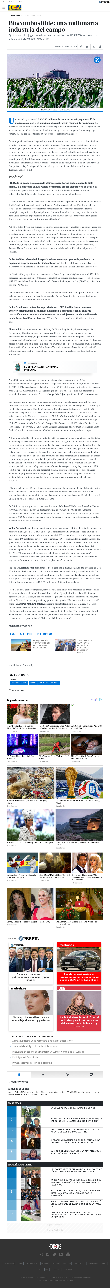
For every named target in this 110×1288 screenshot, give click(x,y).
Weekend (67, 1263)
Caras (20, 1263)
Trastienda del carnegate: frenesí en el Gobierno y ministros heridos (85, 646)
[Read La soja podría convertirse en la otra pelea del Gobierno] (21, 641)
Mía (47, 1269)
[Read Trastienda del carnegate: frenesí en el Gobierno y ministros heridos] (65, 641)
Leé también (32, 363)
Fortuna (44, 1263)
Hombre (55, 1263)
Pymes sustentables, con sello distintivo (32, 1062)
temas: (13, 679)
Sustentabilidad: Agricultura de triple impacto (35, 1046)
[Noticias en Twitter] (54, 1254)
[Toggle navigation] (4, 7)
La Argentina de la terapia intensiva (41, 368)
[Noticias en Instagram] (41, 1254)
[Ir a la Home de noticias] (55, 1246)
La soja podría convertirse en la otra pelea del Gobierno (41, 644)
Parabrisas (79, 1263)
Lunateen (57, 1269)
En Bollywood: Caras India (25, 1057)
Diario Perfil (9, 1263)
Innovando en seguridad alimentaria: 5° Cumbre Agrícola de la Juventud (48, 1051)
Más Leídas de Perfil (20, 1164)
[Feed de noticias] (61, 1254)
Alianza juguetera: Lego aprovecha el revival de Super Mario (42, 1040)
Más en (12, 938)
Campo (33, 683)
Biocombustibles (18, 683)
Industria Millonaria (49, 683)
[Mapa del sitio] (68, 1254)
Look (104, 1263)
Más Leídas (14, 1103)
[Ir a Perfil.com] (104, 2)
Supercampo (92, 1263)
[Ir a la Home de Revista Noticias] (14, 7)
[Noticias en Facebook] (47, 1254)
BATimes (68, 1269)
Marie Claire (32, 1263)
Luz (39, 1269)
